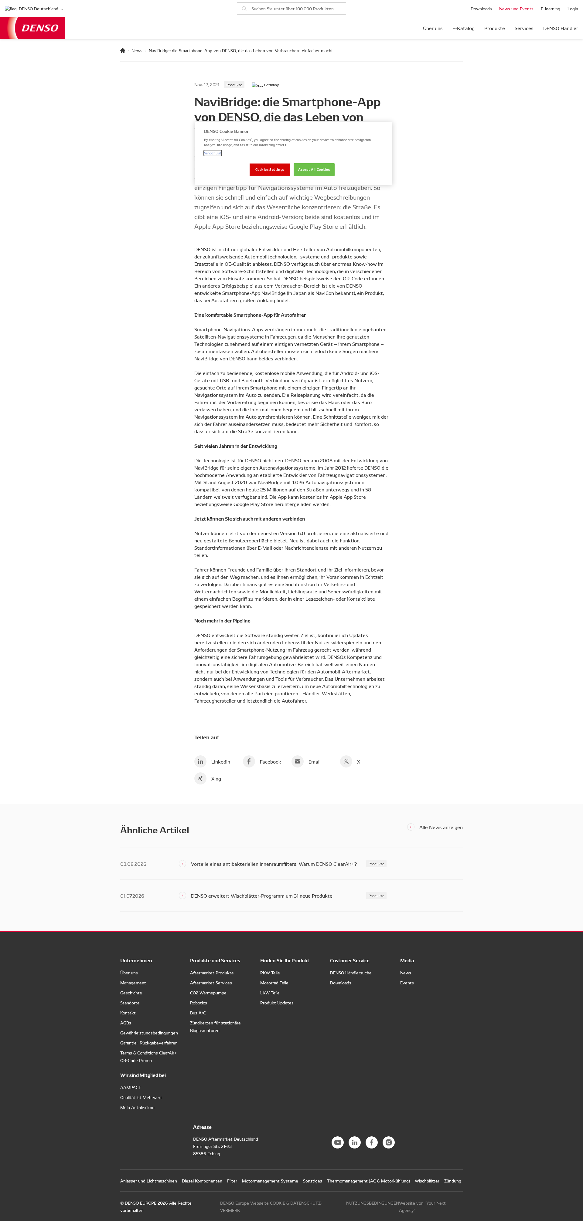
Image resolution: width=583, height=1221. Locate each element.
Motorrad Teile (274, 983)
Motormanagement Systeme (270, 1181)
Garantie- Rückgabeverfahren (149, 1043)
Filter (232, 1181)
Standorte (130, 1003)
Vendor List (212, 152)
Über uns (433, 28)
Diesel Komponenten (202, 1181)
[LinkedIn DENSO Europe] (355, 1142)
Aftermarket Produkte (212, 973)
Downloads (481, 8)
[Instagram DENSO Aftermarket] (389, 1142)
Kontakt (128, 1013)
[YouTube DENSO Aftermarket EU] (338, 1142)
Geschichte (131, 993)
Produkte (494, 28)
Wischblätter (427, 1181)
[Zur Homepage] (122, 50)
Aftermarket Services (211, 983)
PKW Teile (270, 973)
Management (133, 983)
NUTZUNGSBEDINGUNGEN (372, 1203)
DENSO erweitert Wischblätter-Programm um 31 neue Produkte (261, 895)
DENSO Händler (560, 28)
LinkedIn (220, 761)
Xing (216, 778)
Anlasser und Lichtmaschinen (148, 1181)
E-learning (550, 8)
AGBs (125, 1023)
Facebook (270, 761)
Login (573, 8)
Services (524, 28)
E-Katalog (463, 28)
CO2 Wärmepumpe (208, 993)
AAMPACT (130, 1087)
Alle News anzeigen (441, 827)
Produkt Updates (277, 1003)
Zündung (452, 1181)
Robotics (198, 1003)
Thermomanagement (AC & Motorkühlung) (368, 1181)
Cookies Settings (269, 169)
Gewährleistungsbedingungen (149, 1033)
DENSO (32, 28)
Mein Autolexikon (137, 1107)
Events (407, 983)
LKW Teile (270, 993)
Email (315, 761)
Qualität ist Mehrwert (141, 1097)
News (136, 50)
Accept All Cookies (314, 169)
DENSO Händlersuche (351, 973)
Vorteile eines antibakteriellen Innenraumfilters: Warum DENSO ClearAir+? (274, 863)
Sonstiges (312, 1181)
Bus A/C (198, 1013)
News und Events (516, 8)
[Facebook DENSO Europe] (372, 1142)
